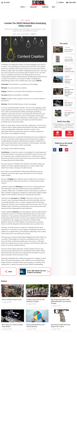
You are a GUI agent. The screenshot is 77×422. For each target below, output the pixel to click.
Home (22, 20)
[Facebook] (54, 149)
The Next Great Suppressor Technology (68, 81)
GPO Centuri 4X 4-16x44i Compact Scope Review (69, 104)
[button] (23, 6)
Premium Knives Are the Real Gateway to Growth (69, 70)
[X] (60, 149)
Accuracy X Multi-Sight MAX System (69, 60)
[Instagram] (66, 149)
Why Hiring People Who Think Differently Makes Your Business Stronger (69, 92)
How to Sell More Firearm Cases (69, 50)
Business (27, 20)
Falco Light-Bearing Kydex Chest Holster (69, 114)
